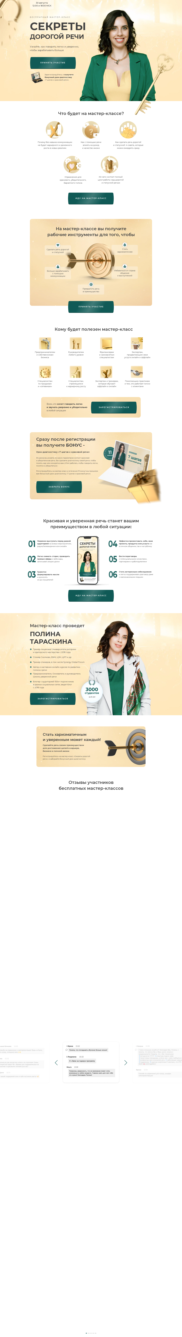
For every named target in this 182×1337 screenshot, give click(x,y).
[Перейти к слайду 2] (88, 1333)
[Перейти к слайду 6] (95, 1333)
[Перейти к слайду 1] (86, 1333)
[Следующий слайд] (125, 1062)
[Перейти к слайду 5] (93, 1333)
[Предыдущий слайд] (56, 1062)
